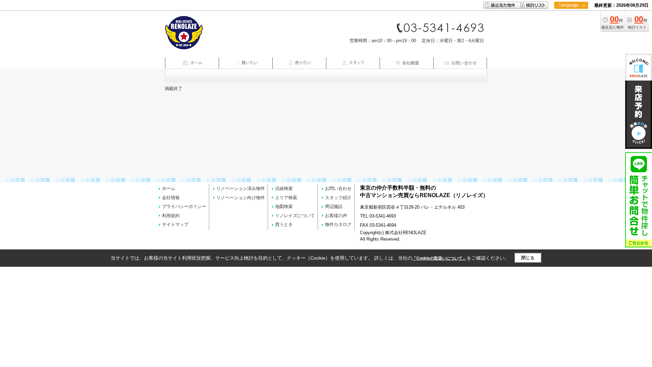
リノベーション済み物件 (240, 188)
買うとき (284, 224)
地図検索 (284, 206)
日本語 (571, 19)
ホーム (168, 188)
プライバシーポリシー (184, 206)
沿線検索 (284, 188)
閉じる (528, 257)
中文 (568, 27)
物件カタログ (338, 224)
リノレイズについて (295, 215)
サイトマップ (175, 224)
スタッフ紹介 (338, 197)
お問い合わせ (338, 188)
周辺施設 (334, 206)
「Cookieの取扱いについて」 (439, 258)
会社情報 (171, 197)
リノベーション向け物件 (240, 197)
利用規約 (171, 215)
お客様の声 (336, 215)
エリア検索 (286, 197)
